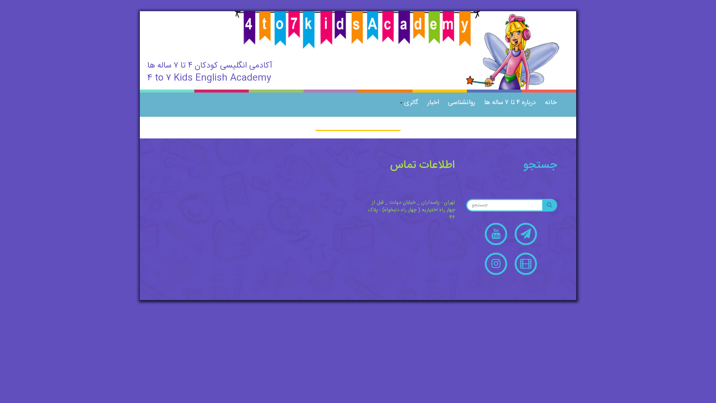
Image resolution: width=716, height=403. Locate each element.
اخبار (433, 102)
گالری (411, 102)
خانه (551, 102)
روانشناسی (461, 102)
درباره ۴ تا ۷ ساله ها (510, 102)
